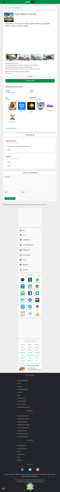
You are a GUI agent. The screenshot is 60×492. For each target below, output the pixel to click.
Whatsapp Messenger (23, 380)
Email (6, 192)
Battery (29, 344)
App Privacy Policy (33, 476)
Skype (19, 395)
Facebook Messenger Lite (24, 407)
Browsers (23, 360)
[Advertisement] (30, 40)
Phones (25, 270)
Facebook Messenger (23, 389)
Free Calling (36, 352)
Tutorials (20, 460)
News (19, 451)
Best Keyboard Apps (23, 436)
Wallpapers (26, 250)
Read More (30, 76)
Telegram (20, 392)
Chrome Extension (22, 448)
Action (10, 7)
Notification (29, 360)
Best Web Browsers (22, 430)
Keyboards (36, 355)
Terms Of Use (36, 474)
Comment (7, 176)
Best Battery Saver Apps (24, 424)
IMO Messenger (21, 398)
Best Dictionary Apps (23, 433)
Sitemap (24, 476)
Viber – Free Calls (22, 404)
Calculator (23, 350)
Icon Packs (26, 255)
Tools (37, 358)
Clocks (22, 347)
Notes (29, 358)
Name (23, 192)
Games (24, 235)
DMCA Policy (19, 474)
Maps (36, 350)
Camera (37, 347)
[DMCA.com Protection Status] (30, 486)
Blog (19, 457)
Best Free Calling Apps (23, 427)
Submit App (43, 474)
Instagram (20, 386)
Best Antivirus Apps (22, 421)
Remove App (51, 474)
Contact (7, 474)
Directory (12, 474)
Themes (24, 260)
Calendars (30, 347)
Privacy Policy (27, 474)
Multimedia (22, 358)
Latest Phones (21, 454)
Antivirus (23, 344)
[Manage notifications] (3, 488)
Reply (9, 149)
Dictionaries (29, 350)
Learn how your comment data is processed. (35, 204)
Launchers (26, 240)
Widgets (25, 264)
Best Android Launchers (23, 418)
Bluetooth (37, 344)
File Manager (23, 352)
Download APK (30, 80)
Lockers (23, 355)
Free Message (30, 355)
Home (6, 7)
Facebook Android (22, 401)
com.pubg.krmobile (11, 128)
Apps (23, 230)
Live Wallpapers (28, 245)
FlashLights (29, 352)
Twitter (19, 383)
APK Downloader (22, 445)
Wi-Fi (37, 360)
